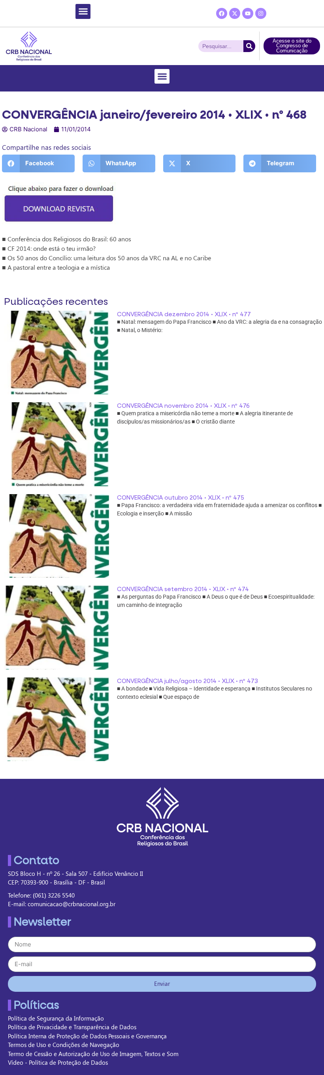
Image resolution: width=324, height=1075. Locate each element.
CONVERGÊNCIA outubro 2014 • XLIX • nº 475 (180, 498)
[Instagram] (260, 13)
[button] (82, 11)
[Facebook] (221, 13)
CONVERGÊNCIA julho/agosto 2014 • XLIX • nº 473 (187, 681)
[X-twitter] (234, 13)
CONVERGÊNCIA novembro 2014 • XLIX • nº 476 (183, 406)
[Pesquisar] (249, 46)
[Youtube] (247, 13)
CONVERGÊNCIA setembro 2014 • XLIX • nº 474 (183, 589)
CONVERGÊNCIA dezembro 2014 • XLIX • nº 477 (184, 314)
